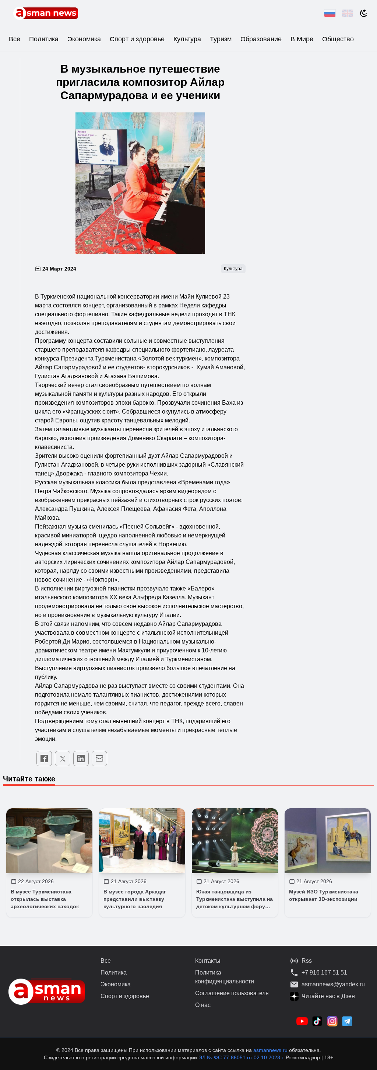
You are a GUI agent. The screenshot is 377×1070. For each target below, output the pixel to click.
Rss (307, 961)
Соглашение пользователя (232, 993)
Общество (338, 39)
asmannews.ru (270, 1050)
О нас (203, 1005)
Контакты (208, 961)
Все (14, 39)
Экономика (84, 39)
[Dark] (363, 13)
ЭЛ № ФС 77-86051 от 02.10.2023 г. (242, 1057)
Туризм (221, 39)
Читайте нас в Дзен (328, 996)
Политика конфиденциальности (224, 976)
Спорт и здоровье (137, 39)
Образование (261, 39)
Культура (187, 39)
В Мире (301, 39)
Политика (44, 39)
